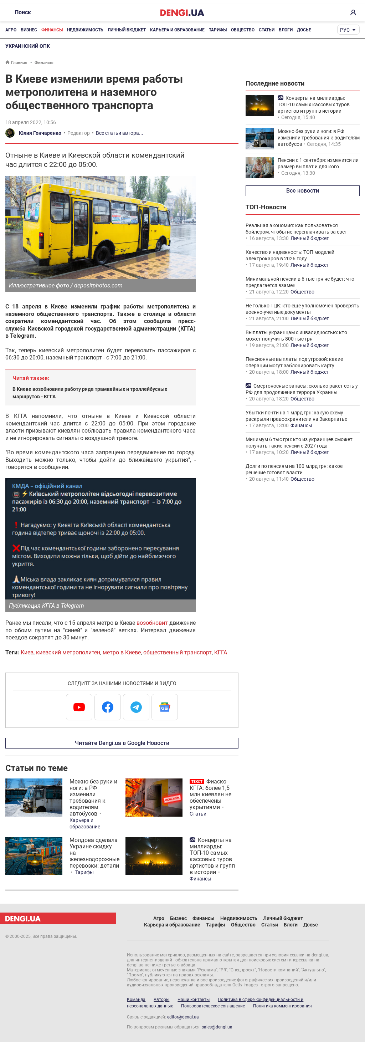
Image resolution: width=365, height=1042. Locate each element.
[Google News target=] (164, 707)
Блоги (286, 29)
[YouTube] (79, 707)
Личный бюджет (127, 29)
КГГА (220, 652)
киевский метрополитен (68, 652)
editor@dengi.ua (183, 1017)
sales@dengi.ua (217, 1027)
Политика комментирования (282, 1005)
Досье (304, 29)
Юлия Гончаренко (40, 133)
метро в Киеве (122, 652)
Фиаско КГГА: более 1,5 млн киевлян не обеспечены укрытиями (210, 794)
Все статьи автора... (119, 133)
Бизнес (29, 29)
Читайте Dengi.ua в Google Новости (122, 743)
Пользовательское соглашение (213, 1005)
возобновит (152, 622)
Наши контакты (194, 999)
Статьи (266, 29)
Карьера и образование (177, 29)
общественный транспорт (177, 652)
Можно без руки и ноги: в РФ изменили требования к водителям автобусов (93, 797)
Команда (136, 999)
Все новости (302, 190)
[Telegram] (136, 707)
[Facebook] (107, 707)
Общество (243, 29)
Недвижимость (85, 29)
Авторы (161, 999)
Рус (345, 30)
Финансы (52, 29)
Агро (10, 29)
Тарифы (218, 29)
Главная (19, 62)
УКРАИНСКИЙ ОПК (27, 46)
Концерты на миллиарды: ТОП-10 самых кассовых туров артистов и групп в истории (212, 856)
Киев (27, 652)
